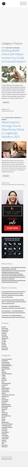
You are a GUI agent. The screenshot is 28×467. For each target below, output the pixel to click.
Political (3, 419)
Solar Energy (4, 428)
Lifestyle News (5, 401)
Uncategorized (5, 438)
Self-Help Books (5, 422)
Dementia (4, 378)
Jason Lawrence (5, 315)
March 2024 (4, 335)
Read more (6, 102)
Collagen (4, 377)
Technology (4, 433)
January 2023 (5, 349)
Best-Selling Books (6, 368)
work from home (21, 184)
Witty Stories (5, 445)
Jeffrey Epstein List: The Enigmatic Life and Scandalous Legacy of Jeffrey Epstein (12, 295)
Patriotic (4, 417)
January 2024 (5, 336)
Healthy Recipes (5, 390)
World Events (4, 446)
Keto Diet (4, 398)
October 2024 (5, 331)
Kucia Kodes (4, 306)
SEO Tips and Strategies (7, 424)
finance (6, 184)
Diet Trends (4, 380)
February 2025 (5, 328)
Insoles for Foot (5, 396)
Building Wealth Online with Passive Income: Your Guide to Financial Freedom (14, 56)
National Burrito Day (6, 415)
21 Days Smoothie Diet (7, 359)
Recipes (3, 420)
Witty (3, 443)
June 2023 (4, 341)
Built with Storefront (7, 458)
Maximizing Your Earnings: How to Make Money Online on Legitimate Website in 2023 (13, 129)
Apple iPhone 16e (5, 362)
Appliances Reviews (6, 364)
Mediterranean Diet (6, 404)
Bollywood (4, 372)
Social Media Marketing (7, 427)
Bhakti (3, 370)
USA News (4, 440)
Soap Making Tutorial (6, 425)
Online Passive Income (9, 111)
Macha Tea (4, 402)
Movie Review (5, 414)
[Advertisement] (14, 27)
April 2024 (4, 333)
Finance (8, 109)
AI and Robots (5, 360)
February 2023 (5, 348)
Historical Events (5, 391)
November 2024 (5, 330)
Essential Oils (5, 385)
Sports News (4, 430)
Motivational (4, 412)
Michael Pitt (4, 409)
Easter (3, 381)
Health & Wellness (6, 388)
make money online (12, 184)
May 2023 (4, 343)
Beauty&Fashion (5, 367)
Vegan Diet (4, 441)
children (3, 375)
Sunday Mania (16, 47)
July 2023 (4, 339)
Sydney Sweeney (5, 432)
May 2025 (4, 326)
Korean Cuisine (5, 399)
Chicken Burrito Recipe (7, 373)
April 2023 (4, 344)
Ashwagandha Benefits (7, 365)
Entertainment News (6, 383)
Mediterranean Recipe (6, 406)
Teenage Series (5, 435)
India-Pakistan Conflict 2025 (8, 394)
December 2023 (5, 338)
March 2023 (4, 346)
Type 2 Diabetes (5, 437)
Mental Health (5, 407)
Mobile (3, 411)
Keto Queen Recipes (6, 311)
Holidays (4, 393)
